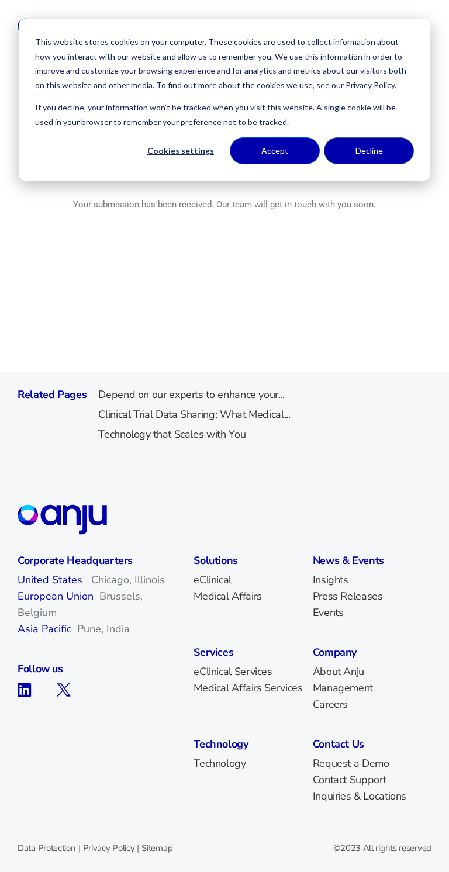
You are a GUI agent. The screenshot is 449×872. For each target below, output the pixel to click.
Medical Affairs (228, 596)
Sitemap (156, 848)
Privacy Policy (109, 848)
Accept (274, 150)
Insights (330, 580)
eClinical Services (233, 672)
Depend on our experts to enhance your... (191, 394)
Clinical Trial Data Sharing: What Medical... (194, 414)
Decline (369, 150)
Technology (220, 763)
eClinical (213, 580)
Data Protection (47, 848)
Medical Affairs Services (248, 688)
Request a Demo (351, 763)
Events (328, 612)
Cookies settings (180, 150)
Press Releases (348, 596)
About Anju (338, 672)
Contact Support (349, 780)
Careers (330, 704)
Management (343, 688)
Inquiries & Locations (359, 796)
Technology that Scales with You (172, 434)
